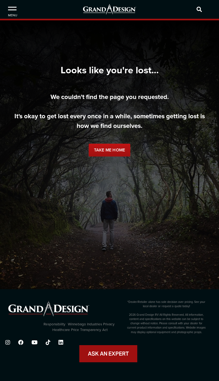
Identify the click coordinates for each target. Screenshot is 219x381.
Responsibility (54, 324)
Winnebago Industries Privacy (91, 324)
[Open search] (206, 9)
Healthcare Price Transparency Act (80, 330)
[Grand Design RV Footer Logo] (48, 311)
